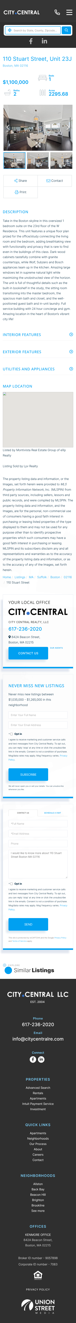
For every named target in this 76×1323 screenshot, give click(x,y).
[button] (66, 30)
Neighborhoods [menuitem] (38, 1138)
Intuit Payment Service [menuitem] (38, 1104)
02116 (68, 577)
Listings (20, 577)
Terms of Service (19, 941)
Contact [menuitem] (38, 1160)
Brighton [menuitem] (38, 1200)
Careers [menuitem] (37, 1154)
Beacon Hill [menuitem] (38, 1194)
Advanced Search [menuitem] (38, 1088)
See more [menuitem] (38, 1211)
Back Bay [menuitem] (38, 1189)
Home (7, 577)
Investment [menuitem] (38, 1109)
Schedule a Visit (52, 813)
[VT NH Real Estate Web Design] (38, 1306)
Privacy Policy (60, 938)
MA (31, 577)
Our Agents (56, 648)
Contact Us (28, 653)
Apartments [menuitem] (38, 1098)
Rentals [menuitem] (38, 1093)
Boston (55, 577)
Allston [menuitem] (38, 1184)
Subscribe (28, 774)
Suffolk (42, 577)
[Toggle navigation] (69, 12)
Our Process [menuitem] (38, 1144)
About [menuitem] (38, 1149)
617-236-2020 (58, 12)
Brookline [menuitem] (38, 1205)
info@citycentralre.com (38, 1036)
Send (28, 924)
